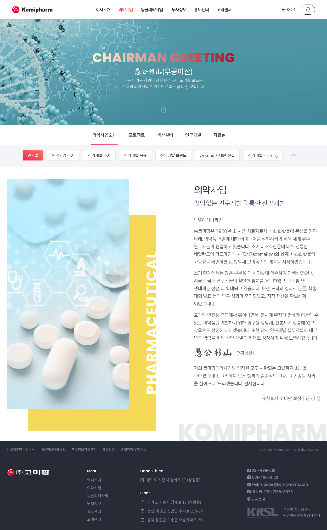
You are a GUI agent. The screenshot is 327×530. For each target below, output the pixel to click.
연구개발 (193, 135)
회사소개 (94, 480)
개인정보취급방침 (53, 449)
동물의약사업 (97, 495)
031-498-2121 (264, 470)
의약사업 (94, 487)
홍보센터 (94, 511)
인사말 (33, 155)
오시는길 (258, 499)
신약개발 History (263, 155)
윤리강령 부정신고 (134, 449)
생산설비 (165, 135)
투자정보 (94, 503)
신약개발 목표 (135, 155)
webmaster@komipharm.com (280, 484)
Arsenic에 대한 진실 (217, 155)
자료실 (219, 135)
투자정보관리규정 (84, 449)
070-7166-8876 (278, 492)
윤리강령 (108, 449)
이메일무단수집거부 (21, 449)
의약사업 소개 (63, 155)
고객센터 (94, 519)
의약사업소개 (104, 135)
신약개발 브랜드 (173, 155)
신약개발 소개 (99, 155)
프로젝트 (137, 135)
